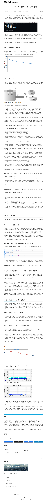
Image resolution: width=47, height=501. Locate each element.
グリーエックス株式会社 (8, 483)
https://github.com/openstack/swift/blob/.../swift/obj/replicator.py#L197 (16, 161)
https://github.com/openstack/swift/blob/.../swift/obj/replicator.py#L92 (16, 170)
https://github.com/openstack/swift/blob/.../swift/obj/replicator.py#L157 (16, 141)
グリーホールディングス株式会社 (10, 486)
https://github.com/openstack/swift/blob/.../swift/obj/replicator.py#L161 (16, 160)
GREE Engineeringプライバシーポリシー (16, 494)
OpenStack (11, 438)
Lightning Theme (23, 499)
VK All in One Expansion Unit (30, 499)
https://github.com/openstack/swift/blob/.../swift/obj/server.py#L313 (16, 133)
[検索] (42, 458)
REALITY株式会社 (7, 480)
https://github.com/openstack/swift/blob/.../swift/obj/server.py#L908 (16, 186)
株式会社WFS (6, 477)
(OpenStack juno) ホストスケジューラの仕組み (11, 448)
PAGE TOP (45, 485)
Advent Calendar (6, 438)
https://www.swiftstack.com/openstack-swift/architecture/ (16, 105)
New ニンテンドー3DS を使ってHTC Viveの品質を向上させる (13, 452)
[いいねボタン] (5, 434)
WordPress (17, 499)
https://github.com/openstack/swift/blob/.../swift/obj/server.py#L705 (16, 132)
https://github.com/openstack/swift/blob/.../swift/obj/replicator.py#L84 (16, 169)
